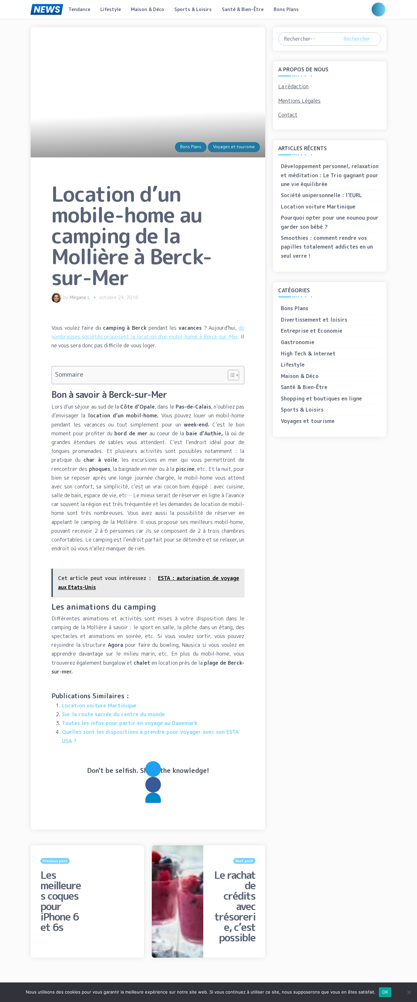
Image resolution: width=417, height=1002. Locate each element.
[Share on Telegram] (153, 800)
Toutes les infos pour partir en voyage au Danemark (129, 723)
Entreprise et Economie (311, 330)
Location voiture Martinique (99, 705)
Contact (287, 114)
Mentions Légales (299, 100)
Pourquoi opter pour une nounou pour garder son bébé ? (330, 222)
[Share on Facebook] (153, 784)
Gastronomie (297, 342)
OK (385, 992)
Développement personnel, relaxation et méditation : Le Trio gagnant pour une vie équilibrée (330, 175)
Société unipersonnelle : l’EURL (321, 195)
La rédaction (293, 86)
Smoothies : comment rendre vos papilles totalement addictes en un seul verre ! (327, 246)
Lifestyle (110, 9)
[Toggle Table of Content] (230, 375)
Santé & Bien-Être (243, 9)
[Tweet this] (153, 769)
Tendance (79, 9)
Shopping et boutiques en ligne (321, 398)
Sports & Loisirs (193, 9)
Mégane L (80, 297)
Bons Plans (286, 9)
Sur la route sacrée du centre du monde (113, 714)
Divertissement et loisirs (314, 319)
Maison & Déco (147, 9)
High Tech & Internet (308, 353)
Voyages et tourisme (234, 147)
